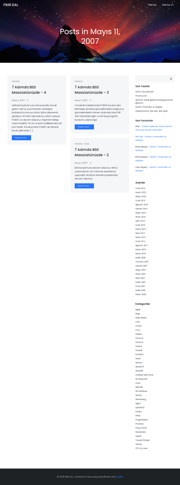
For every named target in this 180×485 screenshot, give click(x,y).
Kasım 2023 (140, 192)
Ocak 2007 (140, 286)
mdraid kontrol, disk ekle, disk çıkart (151, 111)
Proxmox (139, 423)
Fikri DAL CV (168, 5)
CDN (137, 321)
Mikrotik (139, 387)
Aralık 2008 (140, 257)
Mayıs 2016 (140, 212)
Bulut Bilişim (141, 317)
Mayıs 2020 (140, 196)
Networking (140, 399)
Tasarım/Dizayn (142, 440)
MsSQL (138, 395)
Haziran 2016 (141, 208)
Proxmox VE (141, 95)
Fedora (138, 346)
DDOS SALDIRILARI (144, 91)
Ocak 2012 (140, 241)
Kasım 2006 (140, 294)
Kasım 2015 (140, 229)
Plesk (137, 415)
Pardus (138, 411)
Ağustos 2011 (141, 245)
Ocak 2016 (140, 225)
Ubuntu (138, 444)
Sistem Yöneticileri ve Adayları (148, 107)
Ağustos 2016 (141, 204)
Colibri (119, 476)
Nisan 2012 (140, 237)
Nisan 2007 (140, 274)
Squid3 (138, 436)
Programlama (141, 419)
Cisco (137, 330)
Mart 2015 (140, 233)
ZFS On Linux (141, 448)
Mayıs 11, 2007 (18, 100)
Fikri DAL (152, 5)
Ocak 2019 (140, 200)
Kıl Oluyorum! (141, 379)
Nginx (138, 403)
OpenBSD (139, 407)
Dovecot (139, 338)
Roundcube (140, 432)
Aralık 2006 (140, 290)
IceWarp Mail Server (144, 374)
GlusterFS (139, 366)
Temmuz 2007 (142, 261)
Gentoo (138, 362)
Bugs (137, 313)
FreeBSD (16, 81)
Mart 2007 (140, 278)
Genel (87, 144)
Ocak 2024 (140, 188)
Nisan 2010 (140, 253)
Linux (137, 383)
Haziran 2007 (141, 265)
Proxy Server (141, 427)
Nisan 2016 (140, 216)
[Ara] (171, 79)
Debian (138, 334)
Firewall (138, 350)
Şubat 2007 (140, 282)
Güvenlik (139, 370)
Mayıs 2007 (140, 269)
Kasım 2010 (140, 249)
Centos (138, 325)
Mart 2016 (140, 220)
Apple (137, 309)
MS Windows (141, 391)
